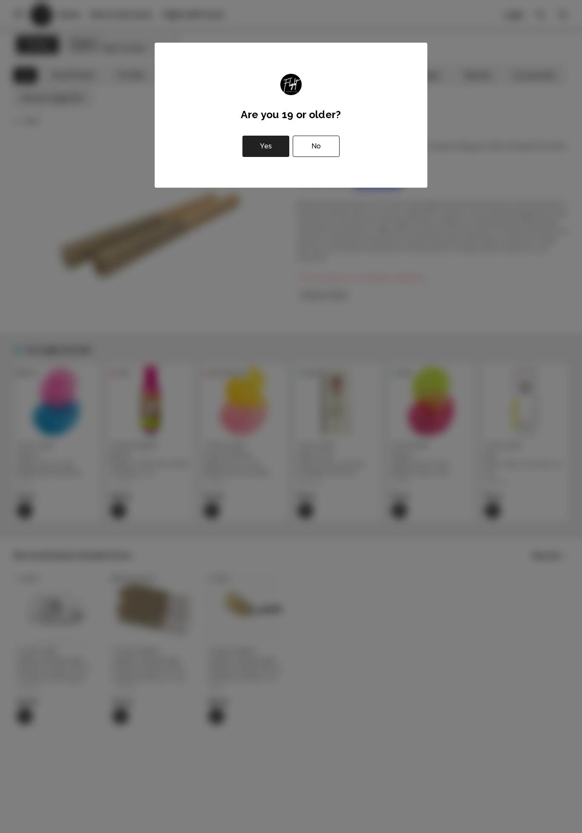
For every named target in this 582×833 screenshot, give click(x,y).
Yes (266, 146)
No (316, 146)
